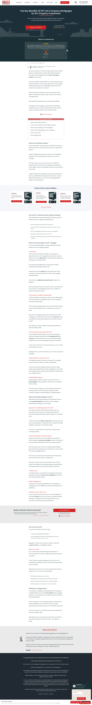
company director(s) (56, 442)
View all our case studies (46, 207)
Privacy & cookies (43, 694)
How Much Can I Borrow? (36, 27)
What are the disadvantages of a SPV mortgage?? (43, 130)
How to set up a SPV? (36, 132)
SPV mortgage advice (36, 135)
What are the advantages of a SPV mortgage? (42, 127)
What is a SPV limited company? (38, 122)
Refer (56, 2)
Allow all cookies (75, 702)
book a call (65, 2)
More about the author (37, 650)
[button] (19, 2)
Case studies (49, 2)
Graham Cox (35, 66)
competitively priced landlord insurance (38, 605)
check (53, 562)
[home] (6, 3)
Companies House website (42, 534)
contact (51, 694)
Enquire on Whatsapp (47, 114)
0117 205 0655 (43, 610)
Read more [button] (46, 49)
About (42, 2)
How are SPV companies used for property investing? (43, 125)
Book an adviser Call (64, 510)
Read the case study (16, 201)
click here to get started (41, 617)
